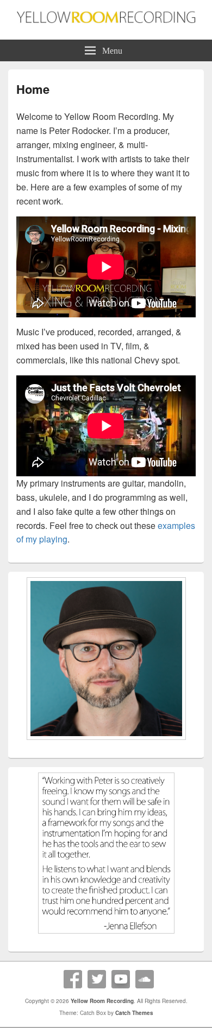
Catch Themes (134, 1013)
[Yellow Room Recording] (106, 20)
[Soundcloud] (144, 979)
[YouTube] (120, 979)
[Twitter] (97, 979)
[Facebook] (73, 979)
